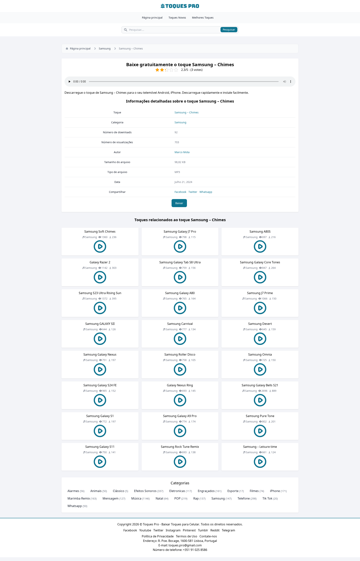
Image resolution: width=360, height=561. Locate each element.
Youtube (145, 530)
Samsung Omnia (260, 354)
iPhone (275, 491)
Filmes (254, 491)
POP (177, 498)
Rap (196, 498)
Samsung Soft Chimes (100, 231)
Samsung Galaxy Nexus (99, 354)
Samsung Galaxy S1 (100, 416)
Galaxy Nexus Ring (180, 385)
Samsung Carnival (180, 324)
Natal (159, 498)
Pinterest (189, 530)
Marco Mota (182, 152)
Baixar (179, 203)
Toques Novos (177, 17)
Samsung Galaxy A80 (180, 293)
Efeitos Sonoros (145, 491)
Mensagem (110, 498)
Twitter (192, 192)
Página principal (152, 17)
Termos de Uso (186, 536)
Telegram (228, 530)
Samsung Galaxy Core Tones (260, 262)
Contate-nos (208, 536)
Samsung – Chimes (187, 112)
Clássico (118, 491)
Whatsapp (206, 192)
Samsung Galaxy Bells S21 (260, 385)
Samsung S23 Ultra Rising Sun (100, 293)
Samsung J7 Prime (260, 293)
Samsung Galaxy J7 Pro (180, 231)
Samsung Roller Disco (179, 354)
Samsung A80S (260, 231)
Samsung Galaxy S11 (100, 447)
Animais (96, 491)
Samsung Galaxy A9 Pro (180, 416)
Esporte (232, 491)
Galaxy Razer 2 (100, 262)
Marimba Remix (79, 498)
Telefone (244, 498)
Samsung (105, 48)
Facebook (180, 192)
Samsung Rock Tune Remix (180, 447)
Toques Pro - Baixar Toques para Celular (171, 524)
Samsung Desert (260, 324)
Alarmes (73, 491)
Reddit (215, 530)
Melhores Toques (203, 17)
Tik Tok (267, 498)
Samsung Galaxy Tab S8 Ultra (180, 262)
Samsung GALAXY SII (100, 324)
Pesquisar (229, 29)
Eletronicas (177, 491)
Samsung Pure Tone (260, 416)
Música (136, 498)
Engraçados (206, 491)
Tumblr (203, 530)
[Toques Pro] (180, 6)
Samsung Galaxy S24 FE (100, 385)
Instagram (173, 530)
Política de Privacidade (158, 536)
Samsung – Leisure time (260, 447)
